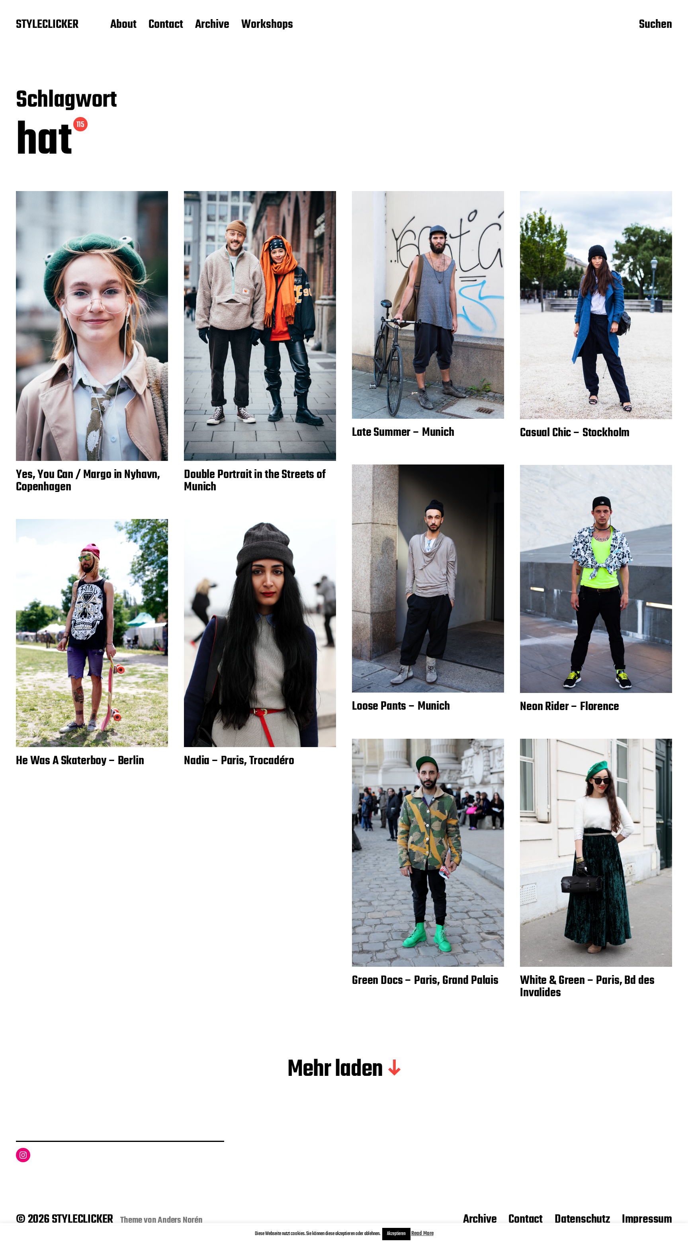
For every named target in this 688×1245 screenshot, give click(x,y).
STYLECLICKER (47, 25)
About (123, 25)
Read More (422, 1233)
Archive (212, 25)
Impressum (647, 1219)
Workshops (267, 25)
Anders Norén (180, 1220)
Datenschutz (582, 1219)
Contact (166, 25)
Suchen (655, 25)
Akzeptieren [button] (396, 1233)
